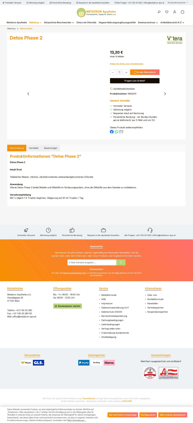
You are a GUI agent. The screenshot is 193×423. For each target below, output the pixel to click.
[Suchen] (159, 12)
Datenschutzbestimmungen (74, 273)
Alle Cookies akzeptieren (173, 415)
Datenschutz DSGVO (111, 312)
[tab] (16, 148)
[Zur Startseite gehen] (96, 12)
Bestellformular (109, 295)
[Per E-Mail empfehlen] (121, 131)
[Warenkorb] (182, 12)
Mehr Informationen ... (76, 420)
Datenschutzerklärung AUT (115, 307)
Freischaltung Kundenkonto (115, 333)
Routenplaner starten (69, 306)
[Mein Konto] (174, 12)
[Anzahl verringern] (113, 72)
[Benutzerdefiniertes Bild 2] (168, 373)
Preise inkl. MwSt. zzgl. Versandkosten (126, 64)
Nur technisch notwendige (123, 415)
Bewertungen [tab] (50, 148)
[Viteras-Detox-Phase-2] (69, 78)
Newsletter (152, 303)
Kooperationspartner (157, 312)
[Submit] (121, 262)
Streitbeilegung (108, 337)
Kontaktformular (155, 299)
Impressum (107, 303)
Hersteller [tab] (34, 148)
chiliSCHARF (127, 401)
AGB (117, 273)
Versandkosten (88, 398)
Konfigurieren (148, 415)
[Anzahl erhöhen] (126, 72)
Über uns (152, 295)
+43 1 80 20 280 (23, 310)
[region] (69, 78)
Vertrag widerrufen (110, 328)
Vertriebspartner (155, 307)
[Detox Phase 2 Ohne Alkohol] (150, 93)
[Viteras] (174, 39)
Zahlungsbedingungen (112, 320)
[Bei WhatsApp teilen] (116, 131)
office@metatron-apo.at (154, 3)
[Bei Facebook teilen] (111, 131)
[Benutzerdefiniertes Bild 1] (150, 373)
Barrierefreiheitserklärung (114, 316)
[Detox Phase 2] (43, 93)
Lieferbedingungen (110, 324)
